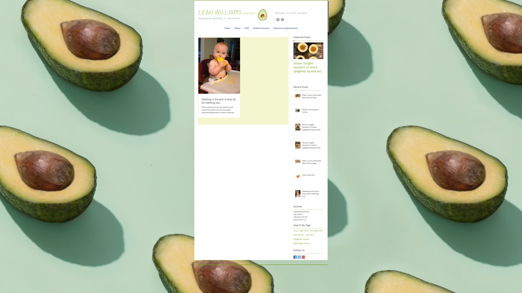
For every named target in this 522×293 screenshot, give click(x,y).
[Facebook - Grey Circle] (277, 19)
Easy (295, 230)
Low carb (309, 234)
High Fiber (304, 230)
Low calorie (298, 234)
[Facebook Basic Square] (295, 257)
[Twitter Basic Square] (299, 257)
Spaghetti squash (301, 239)
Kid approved (316, 230)
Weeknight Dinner (301, 243)
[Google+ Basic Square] (303, 257)
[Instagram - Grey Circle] (282, 19)
